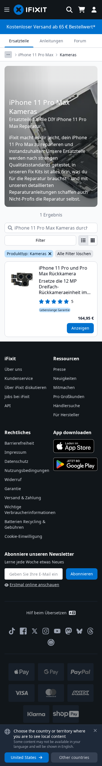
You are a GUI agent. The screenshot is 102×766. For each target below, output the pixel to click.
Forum (80, 40)
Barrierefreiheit (19, 443)
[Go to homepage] (33, 10)
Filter (40, 240)
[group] (87, 240)
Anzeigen (80, 328)
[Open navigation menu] (6, 9)
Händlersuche (66, 405)
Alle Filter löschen (74, 253)
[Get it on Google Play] (75, 464)
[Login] (94, 9)
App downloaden (72, 432)
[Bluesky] (79, 631)
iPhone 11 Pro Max (35, 54)
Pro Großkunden (68, 396)
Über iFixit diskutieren (25, 387)
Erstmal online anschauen (34, 584)
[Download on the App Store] (73, 446)
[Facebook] (23, 631)
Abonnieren (82, 573)
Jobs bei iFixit (17, 396)
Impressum (15, 452)
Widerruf (13, 479)
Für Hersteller (66, 414)
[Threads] (90, 631)
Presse (59, 369)
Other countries (74, 757)
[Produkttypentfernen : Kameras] (49, 253)
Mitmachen (64, 387)
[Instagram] (45, 631)
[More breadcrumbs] (8, 54)
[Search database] (69, 9)
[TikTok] (11, 631)
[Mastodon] (68, 631)
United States (23, 757)
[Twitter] (34, 631)
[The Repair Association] (51, 642)
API (8, 405)
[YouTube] (57, 631)
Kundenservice (19, 378)
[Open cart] (81, 9)
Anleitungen (51, 40)
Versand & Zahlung (23, 497)
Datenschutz (16, 461)
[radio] (83, 240)
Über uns (13, 369)
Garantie (13, 488)
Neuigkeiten (64, 378)
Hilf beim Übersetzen (46, 612)
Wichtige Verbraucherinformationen (30, 509)
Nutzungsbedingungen (27, 470)
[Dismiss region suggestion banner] (95, 730)
